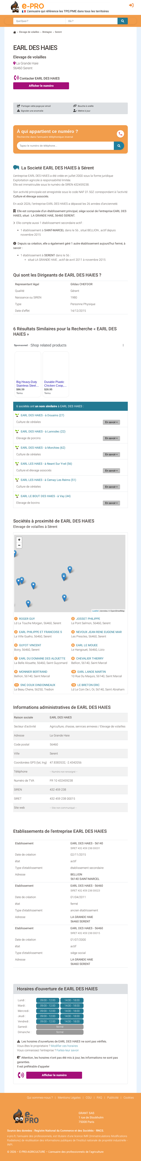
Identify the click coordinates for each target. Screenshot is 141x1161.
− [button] (19, 545)
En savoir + (111, 422)
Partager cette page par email (35, 106)
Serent (58, 32)
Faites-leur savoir (68, 1050)
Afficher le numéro (41, 85)
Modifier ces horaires (64, 1046)
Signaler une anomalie (31, 111)
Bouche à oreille (85, 106)
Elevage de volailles (29, 32)
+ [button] (19, 539)
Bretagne (47, 32)
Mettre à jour (83, 111)
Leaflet (95, 610)
